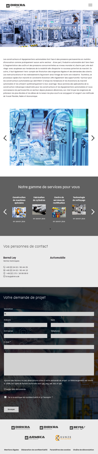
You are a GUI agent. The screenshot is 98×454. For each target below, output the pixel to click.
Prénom (7, 320)
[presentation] (5, 138)
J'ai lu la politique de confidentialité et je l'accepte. (30, 397)
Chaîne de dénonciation (83, 450)
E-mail (7, 342)
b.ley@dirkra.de (12, 277)
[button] (47, 229)
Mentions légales (11, 450)
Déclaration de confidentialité (34, 450)
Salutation (8, 309)
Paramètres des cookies (60, 450)
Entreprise (8, 331)
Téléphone (55, 331)
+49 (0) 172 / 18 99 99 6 (17, 273)
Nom (53, 320)
